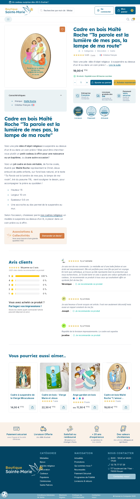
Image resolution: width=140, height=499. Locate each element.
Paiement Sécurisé (82, 473)
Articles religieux (47, 466)
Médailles (44, 458)
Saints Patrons (46, 485)
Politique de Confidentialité (78, 496)
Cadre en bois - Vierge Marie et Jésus (54, 396)
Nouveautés (79, 469)
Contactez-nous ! (121, 476)
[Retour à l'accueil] (24, 469)
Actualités (78, 458)
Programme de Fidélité (84, 477)
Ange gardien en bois (84, 394)
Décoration (101, 51)
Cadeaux (44, 473)
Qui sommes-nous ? (83, 466)
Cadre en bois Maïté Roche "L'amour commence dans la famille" (115, 396)
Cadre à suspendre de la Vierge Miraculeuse (23, 396)
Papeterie (44, 477)
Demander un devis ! (52, 236)
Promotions (79, 462)
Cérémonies (45, 481)
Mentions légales (63, 496)
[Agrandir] (36, 56)
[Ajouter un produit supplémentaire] (87, 82)
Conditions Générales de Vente (46, 496)
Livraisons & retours (83, 481)
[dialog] (4, 494)
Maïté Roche (30, 101)
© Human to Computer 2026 (124, 496)
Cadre (112, 51)
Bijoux (42, 462)
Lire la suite (115, 65)
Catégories (88, 51)
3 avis (93, 55)
